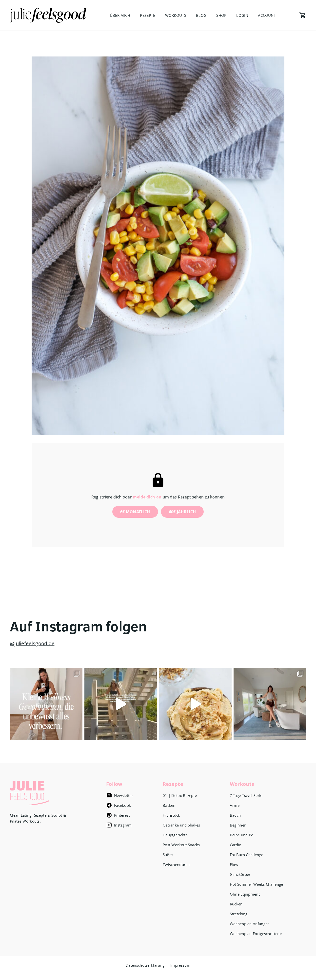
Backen (169, 805)
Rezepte (147, 15)
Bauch (235, 815)
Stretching (239, 913)
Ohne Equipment (245, 894)
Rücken (236, 903)
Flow (234, 864)
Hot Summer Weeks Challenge (256, 884)
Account (267, 15)
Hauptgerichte (175, 834)
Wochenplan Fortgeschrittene (256, 933)
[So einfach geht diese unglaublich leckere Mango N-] (195, 704)
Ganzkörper (240, 874)
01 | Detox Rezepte (180, 795)
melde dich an (147, 497)
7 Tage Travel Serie (246, 795)
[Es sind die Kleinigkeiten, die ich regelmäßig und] (46, 704)
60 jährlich (182, 512)
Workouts (175, 15)
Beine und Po (242, 834)
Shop (221, 15)
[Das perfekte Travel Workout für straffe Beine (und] (270, 704)
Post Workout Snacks (181, 844)
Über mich (120, 15)
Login (242, 15)
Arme (234, 805)
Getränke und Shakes (181, 825)
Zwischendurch (176, 864)
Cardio (235, 844)
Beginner (238, 825)
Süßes (168, 854)
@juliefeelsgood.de (32, 643)
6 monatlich (135, 512)
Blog (201, 15)
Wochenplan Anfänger (249, 923)
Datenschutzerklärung (145, 965)
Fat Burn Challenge (246, 854)
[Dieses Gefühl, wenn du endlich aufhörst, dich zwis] (120, 704)
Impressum (180, 965)
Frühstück (171, 815)
